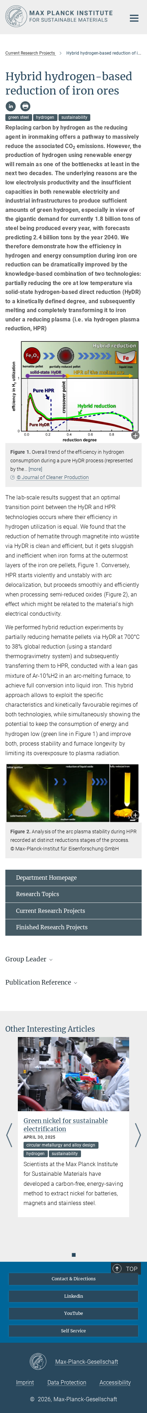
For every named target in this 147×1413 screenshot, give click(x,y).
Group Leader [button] (26, 959)
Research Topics (37, 894)
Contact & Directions (74, 1278)
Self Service (73, 1330)
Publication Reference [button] (38, 982)
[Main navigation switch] (134, 18)
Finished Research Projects (52, 927)
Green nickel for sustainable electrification (66, 1125)
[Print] (25, 106)
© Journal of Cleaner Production (53, 477)
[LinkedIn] (10, 106)
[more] (35, 469)
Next (137, 1136)
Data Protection (66, 1382)
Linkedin (73, 1296)
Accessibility (115, 1382)
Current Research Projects (50, 911)
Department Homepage (46, 877)
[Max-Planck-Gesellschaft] (42, 1362)
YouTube (73, 1313)
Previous (9, 1136)
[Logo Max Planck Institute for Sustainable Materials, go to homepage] (60, 16)
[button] (135, 436)
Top (131, 1268)
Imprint (25, 1382)
